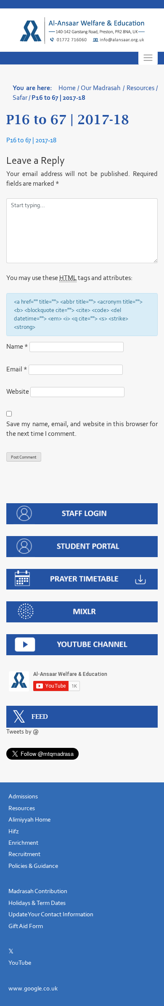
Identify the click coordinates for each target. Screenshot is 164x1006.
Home (67, 88)
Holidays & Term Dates (37, 903)
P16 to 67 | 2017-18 (31, 140)
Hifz (13, 831)
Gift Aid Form (25, 926)
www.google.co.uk (33, 988)
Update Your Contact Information (50, 914)
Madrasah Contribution (37, 891)
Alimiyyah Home (29, 819)
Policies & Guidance (33, 866)
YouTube (19, 962)
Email (16, 369)
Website (17, 391)
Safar (20, 97)
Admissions (23, 796)
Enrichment (23, 842)
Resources (140, 88)
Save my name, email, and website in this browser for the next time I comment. (82, 429)
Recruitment (24, 854)
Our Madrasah (101, 88)
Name (17, 346)
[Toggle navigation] (148, 58)
